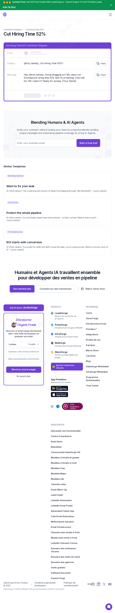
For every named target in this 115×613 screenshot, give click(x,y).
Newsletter (56, 447)
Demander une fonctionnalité (66, 431)
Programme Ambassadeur (93, 379)
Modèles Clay (58, 468)
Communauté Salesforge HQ (65, 452)
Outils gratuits (58, 567)
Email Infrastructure (61, 527)
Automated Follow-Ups (62, 511)
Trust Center (92, 385)
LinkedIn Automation (61, 500)
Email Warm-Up (59, 489)
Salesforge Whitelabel (97, 366)
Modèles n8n (57, 479)
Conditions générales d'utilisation (45, 584)
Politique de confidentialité (71, 584)
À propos (90, 345)
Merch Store (92, 350)
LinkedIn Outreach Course (64, 543)
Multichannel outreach (62, 521)
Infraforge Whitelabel (97, 371)
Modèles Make (58, 473)
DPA (89, 584)
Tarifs (89, 313)
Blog (88, 361)
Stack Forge (92, 318)
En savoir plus (24, 376)
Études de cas (93, 339)
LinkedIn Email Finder (62, 505)
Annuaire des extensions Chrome (63, 550)
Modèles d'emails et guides (65, 457)
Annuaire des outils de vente (65, 556)
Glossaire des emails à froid (65, 532)
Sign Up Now (9, 7)
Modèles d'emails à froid (63, 463)
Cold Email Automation (62, 516)
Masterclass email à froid (64, 537)
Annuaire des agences (62, 562)
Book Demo (56, 441)
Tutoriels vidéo (58, 484)
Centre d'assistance (61, 436)
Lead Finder (57, 495)
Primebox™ (91, 329)
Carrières (91, 355)
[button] (110, 14)
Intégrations (92, 334)
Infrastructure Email (96, 323)
